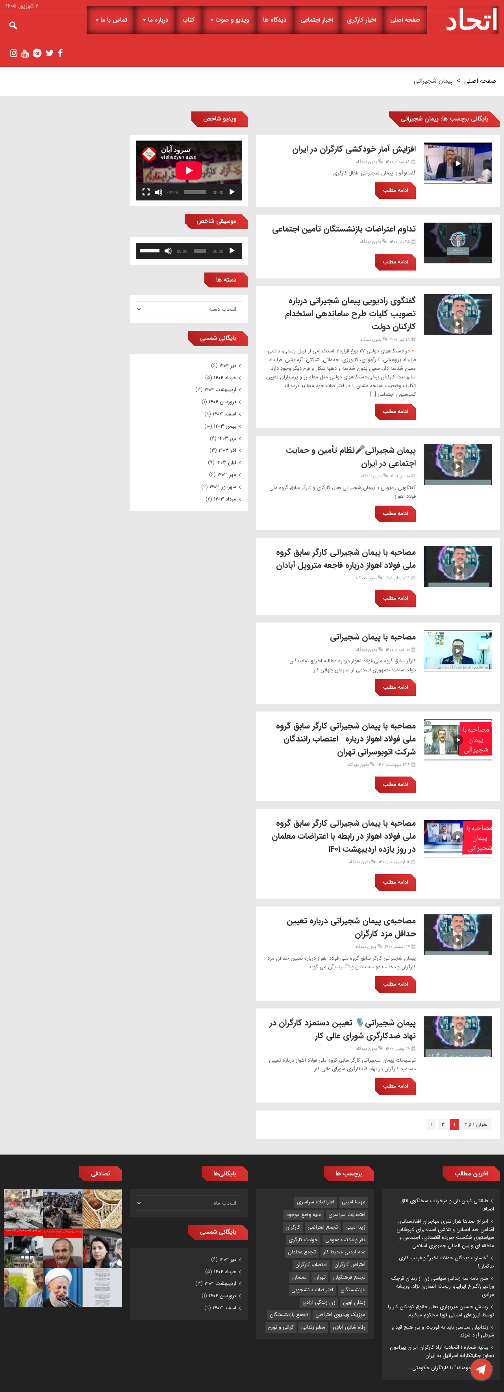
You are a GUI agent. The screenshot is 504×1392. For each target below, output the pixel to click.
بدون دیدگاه (366, 162)
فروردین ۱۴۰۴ (222, 402)
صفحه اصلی (405, 20)
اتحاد (471, 20)
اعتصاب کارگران (311, 1264)
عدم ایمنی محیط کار (344, 1252)
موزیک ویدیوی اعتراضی (340, 1314)
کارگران (292, 1227)
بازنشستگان (353, 1290)
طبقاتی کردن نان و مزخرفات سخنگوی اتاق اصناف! (447, 1205)
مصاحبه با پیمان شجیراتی (373, 636)
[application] (189, 170)
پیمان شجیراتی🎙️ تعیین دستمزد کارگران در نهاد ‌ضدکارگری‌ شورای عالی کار (342, 1029)
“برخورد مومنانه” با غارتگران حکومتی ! (449, 1368)
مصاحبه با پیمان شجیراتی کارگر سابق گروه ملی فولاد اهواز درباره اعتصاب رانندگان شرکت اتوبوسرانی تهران (346, 738)
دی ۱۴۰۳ (227, 438)
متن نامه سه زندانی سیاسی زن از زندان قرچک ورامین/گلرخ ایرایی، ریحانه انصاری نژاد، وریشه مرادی (442, 1286)
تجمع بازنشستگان (289, 1314)
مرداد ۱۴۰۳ (225, 499)
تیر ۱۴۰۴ (227, 365)
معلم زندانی (313, 1327)
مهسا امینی (353, 1202)
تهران (320, 1277)
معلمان (299, 1277)
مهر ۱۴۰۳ (226, 475)
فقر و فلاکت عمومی (345, 1240)
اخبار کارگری (361, 20)
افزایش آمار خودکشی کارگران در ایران (354, 149)
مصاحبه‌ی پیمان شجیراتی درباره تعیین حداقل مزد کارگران (351, 927)
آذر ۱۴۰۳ (227, 450)
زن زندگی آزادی (318, 1302)
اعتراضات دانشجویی (312, 1290)
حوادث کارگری (303, 1240)
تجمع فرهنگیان (349, 1277)
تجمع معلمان (302, 1252)
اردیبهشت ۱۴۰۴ (220, 390)
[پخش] (232, 192)
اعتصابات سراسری (346, 1214)
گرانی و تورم (281, 1327)
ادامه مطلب (395, 190)
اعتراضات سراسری (315, 1202)
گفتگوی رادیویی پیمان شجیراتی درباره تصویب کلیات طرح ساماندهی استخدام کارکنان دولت (350, 313)
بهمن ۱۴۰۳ (225, 426)
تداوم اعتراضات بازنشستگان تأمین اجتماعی (344, 228)
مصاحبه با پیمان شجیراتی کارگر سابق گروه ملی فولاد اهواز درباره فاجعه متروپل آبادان (346, 559)
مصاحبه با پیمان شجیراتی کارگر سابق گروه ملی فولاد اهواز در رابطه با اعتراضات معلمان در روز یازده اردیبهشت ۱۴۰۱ (344, 836)
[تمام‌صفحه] (146, 192)
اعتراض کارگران (349, 1264)
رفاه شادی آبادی (349, 1327)
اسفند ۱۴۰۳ (224, 414)
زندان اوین (354, 1302)
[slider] (151, 250)
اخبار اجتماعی (316, 20)
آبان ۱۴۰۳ (226, 462)
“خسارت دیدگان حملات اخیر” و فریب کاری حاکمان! (446, 1262)
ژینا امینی (355, 1227)
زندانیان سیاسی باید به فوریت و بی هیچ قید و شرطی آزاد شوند (442, 1331)
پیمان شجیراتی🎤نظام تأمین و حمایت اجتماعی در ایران (351, 457)
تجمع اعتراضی (323, 1227)
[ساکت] (159, 192)
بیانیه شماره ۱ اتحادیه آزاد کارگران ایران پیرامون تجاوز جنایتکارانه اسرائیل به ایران (442, 1351)
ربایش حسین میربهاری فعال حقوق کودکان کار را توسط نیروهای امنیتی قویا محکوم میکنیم (441, 1311)
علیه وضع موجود (303, 1214)
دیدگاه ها (274, 20)
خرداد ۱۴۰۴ (225, 378)
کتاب (188, 20)
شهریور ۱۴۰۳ (222, 487)
